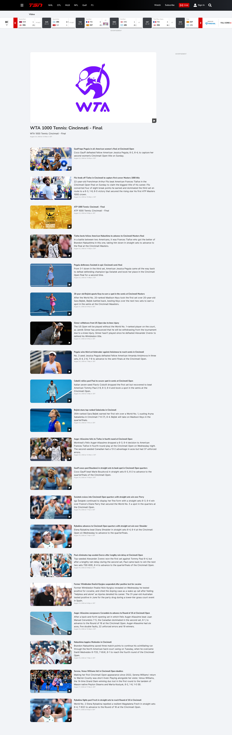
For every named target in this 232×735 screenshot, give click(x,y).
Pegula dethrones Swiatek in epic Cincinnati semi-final (98, 264)
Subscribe (170, 5)
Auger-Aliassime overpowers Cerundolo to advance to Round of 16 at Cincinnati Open (112, 613)
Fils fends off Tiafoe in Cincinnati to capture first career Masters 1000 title (107, 177)
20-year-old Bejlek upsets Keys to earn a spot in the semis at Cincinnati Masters (109, 293)
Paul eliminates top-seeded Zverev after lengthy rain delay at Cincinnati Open (108, 555)
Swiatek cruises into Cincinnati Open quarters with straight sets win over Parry (109, 496)
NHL (50, 5)
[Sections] (22, 5)
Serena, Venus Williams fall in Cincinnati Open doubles (98, 671)
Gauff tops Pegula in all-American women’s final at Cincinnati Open (104, 148)
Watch (157, 5)
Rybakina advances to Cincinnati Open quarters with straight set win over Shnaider (110, 526)
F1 (92, 5)
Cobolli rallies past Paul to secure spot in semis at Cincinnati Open (103, 380)
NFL (76, 5)
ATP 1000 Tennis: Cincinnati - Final (89, 206)
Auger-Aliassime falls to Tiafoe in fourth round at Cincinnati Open (103, 439)
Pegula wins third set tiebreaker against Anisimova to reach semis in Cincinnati (109, 351)
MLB (67, 5)
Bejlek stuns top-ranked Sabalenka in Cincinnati (95, 409)
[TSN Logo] (35, 5)
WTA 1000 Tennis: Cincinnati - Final (66, 128)
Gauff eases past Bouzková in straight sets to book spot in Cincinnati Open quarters (110, 468)
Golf (84, 5)
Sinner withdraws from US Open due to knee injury (96, 322)
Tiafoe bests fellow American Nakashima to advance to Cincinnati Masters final (109, 235)
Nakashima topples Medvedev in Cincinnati (93, 642)
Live (186, 5)
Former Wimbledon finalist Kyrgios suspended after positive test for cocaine (107, 584)
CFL (59, 5)
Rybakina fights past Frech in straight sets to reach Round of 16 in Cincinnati (107, 700)
